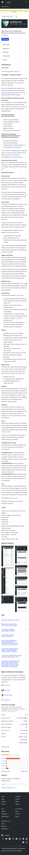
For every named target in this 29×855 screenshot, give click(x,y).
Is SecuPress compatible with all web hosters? (7, 635)
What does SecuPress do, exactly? (10, 620)
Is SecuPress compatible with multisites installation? (8, 630)
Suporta (5, 59)
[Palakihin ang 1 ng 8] (12, 547)
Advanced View (5, 746)
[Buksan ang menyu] (26, 2)
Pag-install (5, 52)
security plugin (24, 739)
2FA (15, 222)
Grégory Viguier (8, 695)
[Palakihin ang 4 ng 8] (25, 547)
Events (17, 811)
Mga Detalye (6, 44)
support (14, 152)
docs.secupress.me (17, 157)
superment (7, 700)
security (25, 736)
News (2, 799)
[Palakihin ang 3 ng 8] (12, 597)
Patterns (17, 804)
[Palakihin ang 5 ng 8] (25, 567)
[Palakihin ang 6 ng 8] (25, 578)
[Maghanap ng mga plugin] (16, 16)
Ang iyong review (5, 771)
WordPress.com (6, 821)
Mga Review (6, 48)
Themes (17, 799)
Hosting (3, 801)
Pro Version (14, 498)
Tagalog (7, 835)
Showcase (18, 796)
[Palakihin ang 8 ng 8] (25, 598)
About (3, 796)
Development (6, 56)
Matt (3, 823)
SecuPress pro (16, 106)
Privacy (3, 804)
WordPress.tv (5, 816)
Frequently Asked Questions (19, 150)
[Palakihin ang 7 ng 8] (25, 587)
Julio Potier (7, 690)
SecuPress (5, 35)
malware (21, 736)
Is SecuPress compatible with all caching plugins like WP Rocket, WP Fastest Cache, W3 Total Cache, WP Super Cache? (9, 642)
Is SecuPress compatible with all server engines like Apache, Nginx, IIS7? (11, 656)
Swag (17, 816)
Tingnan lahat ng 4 (23, 733)
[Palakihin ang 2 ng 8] (12, 569)
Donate (17, 814)
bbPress (4, 826)
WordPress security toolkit (8, 92)
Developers (4, 814)
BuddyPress (5, 828)
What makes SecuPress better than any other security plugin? (9, 624)
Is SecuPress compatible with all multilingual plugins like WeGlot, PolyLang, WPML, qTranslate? (9, 650)
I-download (5, 39)
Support (3, 811)
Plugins (17, 801)
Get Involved (18, 809)
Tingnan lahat (24, 771)
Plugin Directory (5, 6)
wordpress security (23, 742)
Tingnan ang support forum (8, 787)
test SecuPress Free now (12, 71)
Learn (2, 809)
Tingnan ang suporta (11, 710)
